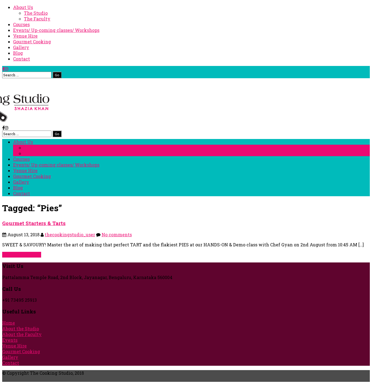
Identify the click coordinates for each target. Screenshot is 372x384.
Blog (18, 53)
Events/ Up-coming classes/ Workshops (56, 30)
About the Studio (20, 328)
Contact (21, 59)
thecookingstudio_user (70, 234)
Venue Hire (25, 36)
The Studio (36, 13)
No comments (117, 234)
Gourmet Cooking (32, 41)
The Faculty (37, 19)
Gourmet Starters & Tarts (34, 223)
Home (8, 323)
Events (9, 340)
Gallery (21, 47)
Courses (21, 24)
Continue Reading (21, 255)
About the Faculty (22, 334)
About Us (23, 7)
